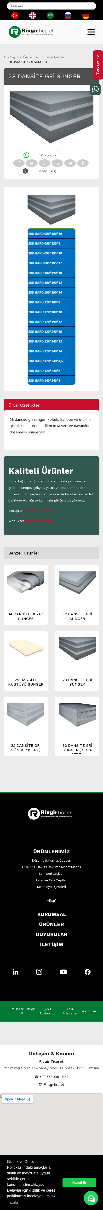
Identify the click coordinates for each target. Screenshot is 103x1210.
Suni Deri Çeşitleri (51, 873)
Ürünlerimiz (31, 57)
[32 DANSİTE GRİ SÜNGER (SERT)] (25, 715)
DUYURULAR (51, 934)
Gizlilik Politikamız (70, 1011)
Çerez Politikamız (47, 1011)
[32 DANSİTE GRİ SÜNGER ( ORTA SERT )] (77, 714)
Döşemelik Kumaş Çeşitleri (51, 860)
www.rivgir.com (38, 521)
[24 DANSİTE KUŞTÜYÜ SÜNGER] (25, 646)
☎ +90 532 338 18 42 (51, 1076)
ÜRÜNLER (51, 924)
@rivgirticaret (39, 510)
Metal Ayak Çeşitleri (51, 887)
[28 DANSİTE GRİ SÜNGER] (77, 649)
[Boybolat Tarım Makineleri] (32, 28)
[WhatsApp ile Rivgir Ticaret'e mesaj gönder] (91, 1198)
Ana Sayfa (11, 57)
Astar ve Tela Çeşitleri (52, 880)
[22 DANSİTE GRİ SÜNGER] (77, 583)
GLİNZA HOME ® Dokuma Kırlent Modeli (51, 867)
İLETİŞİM (51, 944)
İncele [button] (13, 1202)
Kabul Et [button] (79, 1182)
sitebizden (88, 1011)
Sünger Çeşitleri (54, 57)
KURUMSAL (51, 914)
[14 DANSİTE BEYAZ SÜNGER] (25, 583)
